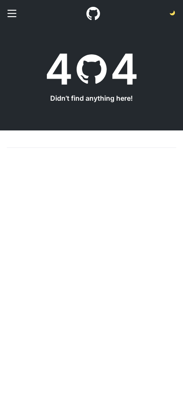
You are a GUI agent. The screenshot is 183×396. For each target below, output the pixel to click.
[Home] (93, 13)
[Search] (12, 13)
